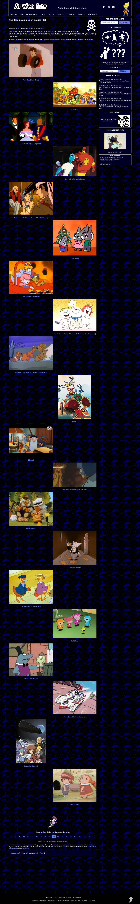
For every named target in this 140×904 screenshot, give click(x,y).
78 (37, 837)
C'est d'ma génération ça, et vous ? (111, 157)
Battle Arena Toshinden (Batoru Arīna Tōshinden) (31, 218)
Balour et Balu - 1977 (115, 152)
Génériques (71, 14)
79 (41, 837)
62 (28, 837)
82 (54, 837)
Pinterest (68, 897)
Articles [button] (81, 14)
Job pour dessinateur (107, 161)
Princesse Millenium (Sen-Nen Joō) (75, 489)
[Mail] (113, 7)
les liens (25, 848)
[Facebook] (104, 7)
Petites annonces (31, 14)
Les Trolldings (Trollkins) (31, 296)
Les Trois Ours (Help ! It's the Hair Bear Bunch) (31, 372)
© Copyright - (43, 900)
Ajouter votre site (106, 164)
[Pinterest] (108, 7)
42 (19, 837)
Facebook (59, 897)
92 (75, 837)
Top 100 (51, 14)
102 (80, 837)
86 (71, 837)
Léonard (31, 460)
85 (66, 837)
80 (45, 837)
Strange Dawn (74, 805)
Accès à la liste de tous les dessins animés (52, 841)
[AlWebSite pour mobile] (124, 127)
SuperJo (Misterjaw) (31, 678)
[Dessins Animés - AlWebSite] (126, 16)
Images (43, 14)
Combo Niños (74, 110)
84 (62, 837)
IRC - (79, 900)
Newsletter (77, 897)
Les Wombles (31, 528)
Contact (59, 900)
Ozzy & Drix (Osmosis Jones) (75, 179)
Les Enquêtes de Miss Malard (31, 606)
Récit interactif (92, 14)
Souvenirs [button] (60, 14)
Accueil (14, 14)
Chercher (125, 23)
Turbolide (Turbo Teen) (31, 80)
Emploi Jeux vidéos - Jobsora (109, 159)
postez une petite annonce (53, 39)
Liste (21, 14)
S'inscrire (125, 71)
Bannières (66, 900)
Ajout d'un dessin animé (114, 79)
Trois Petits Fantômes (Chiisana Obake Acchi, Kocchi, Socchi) (75, 334)
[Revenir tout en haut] (130, 901)
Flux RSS (91, 900)
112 (85, 837)
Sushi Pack (74, 641)
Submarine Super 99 (31, 766)
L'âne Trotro (75, 258)
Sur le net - (73, 900)
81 (49, 837)
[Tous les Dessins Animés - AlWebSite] (30, 9)
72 (32, 837)
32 (15, 837)
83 (58, 837)
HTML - (84, 900)
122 (90, 837)
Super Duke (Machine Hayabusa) (75, 717)
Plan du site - (52, 900)
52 (24, 837)
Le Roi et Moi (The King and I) (31, 144)
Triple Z (74, 422)
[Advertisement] (52, 876)
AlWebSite (35, 900)
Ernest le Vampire (75, 567)
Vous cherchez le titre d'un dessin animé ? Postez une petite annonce (115, 63)
